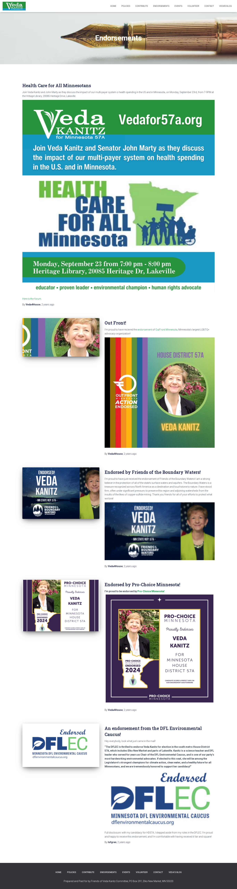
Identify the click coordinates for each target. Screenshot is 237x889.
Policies (125, 6)
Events (178, 6)
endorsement (144, 329)
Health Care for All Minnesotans (56, 85)
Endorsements (161, 6)
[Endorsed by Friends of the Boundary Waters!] (60, 493)
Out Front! (115, 323)
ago (47, 304)
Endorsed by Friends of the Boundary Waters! (153, 472)
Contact (209, 6)
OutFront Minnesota (166, 329)
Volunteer (193, 6)
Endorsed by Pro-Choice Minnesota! (142, 584)
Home (113, 6)
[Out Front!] (60, 337)
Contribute (141, 6)
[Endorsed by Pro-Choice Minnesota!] (60, 605)
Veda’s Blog (225, 6)
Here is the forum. (32, 298)
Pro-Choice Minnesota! (150, 591)
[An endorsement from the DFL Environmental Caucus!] (60, 745)
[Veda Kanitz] (14, 6)
